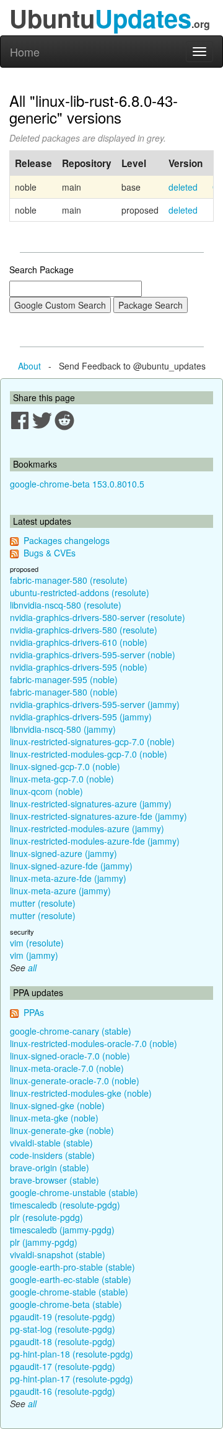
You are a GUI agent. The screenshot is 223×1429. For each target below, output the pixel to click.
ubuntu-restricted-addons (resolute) (79, 592)
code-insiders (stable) (52, 1155)
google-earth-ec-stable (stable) (70, 1279)
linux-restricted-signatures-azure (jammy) (91, 803)
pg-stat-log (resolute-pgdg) (62, 1329)
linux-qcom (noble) (46, 791)
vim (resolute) (37, 943)
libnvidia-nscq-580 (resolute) (65, 605)
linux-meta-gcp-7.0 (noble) (62, 779)
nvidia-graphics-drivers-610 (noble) (78, 642)
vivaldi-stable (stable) (51, 1142)
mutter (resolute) (43, 903)
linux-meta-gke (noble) (54, 1118)
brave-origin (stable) (49, 1167)
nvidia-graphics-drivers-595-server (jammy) (95, 704)
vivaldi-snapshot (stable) (57, 1254)
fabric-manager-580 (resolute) (69, 580)
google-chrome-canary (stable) (70, 1031)
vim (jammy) (34, 955)
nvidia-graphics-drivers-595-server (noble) (92, 654)
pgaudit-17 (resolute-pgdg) (62, 1366)
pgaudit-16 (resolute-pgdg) (62, 1391)
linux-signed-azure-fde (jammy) (71, 866)
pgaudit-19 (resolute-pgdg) (62, 1316)
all (32, 967)
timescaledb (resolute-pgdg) (65, 1205)
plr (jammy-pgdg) (43, 1242)
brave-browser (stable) (54, 1180)
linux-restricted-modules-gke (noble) (81, 1093)
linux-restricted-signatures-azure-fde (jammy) (98, 816)
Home (25, 51)
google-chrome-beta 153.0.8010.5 (77, 484)
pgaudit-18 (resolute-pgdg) (62, 1341)
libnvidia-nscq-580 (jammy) (63, 729)
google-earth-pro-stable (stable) (72, 1267)
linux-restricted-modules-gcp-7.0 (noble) (88, 754)
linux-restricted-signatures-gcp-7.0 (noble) (92, 741)
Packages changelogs (67, 540)
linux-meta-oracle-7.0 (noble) (67, 1068)
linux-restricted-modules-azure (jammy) (87, 828)
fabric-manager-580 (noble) (64, 692)
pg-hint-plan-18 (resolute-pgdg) (71, 1354)
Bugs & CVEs (50, 553)
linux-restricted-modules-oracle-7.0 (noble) (93, 1043)
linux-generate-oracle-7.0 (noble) (74, 1080)
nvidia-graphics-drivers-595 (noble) (78, 667)
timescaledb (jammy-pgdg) (62, 1229)
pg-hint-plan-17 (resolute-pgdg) (71, 1378)
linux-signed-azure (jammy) (63, 853)
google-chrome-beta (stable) (66, 1304)
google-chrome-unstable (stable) (74, 1192)
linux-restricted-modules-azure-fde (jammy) (95, 841)
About (29, 366)
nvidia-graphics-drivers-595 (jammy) (81, 716)
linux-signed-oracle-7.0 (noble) (70, 1056)
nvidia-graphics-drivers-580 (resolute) (83, 630)
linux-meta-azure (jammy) (60, 890)
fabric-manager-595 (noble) (64, 679)
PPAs (34, 1012)
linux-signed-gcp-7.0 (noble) (65, 766)
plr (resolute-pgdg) (46, 1217)
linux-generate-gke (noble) (62, 1130)
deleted (183, 187)
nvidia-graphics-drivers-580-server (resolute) (97, 617)
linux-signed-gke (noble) (57, 1105)
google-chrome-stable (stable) (69, 1292)
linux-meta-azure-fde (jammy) (68, 878)
